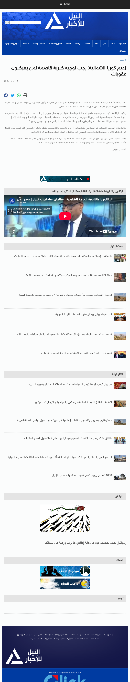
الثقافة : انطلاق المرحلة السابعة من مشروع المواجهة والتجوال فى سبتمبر (73, 402)
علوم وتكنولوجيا (11, 43)
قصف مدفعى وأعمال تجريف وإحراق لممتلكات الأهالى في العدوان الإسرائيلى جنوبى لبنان (64, 334)
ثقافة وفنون (64, 635)
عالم (96, 43)
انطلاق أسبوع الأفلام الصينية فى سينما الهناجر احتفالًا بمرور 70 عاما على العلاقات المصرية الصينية (60, 457)
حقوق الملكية (67, 639)
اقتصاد (87, 43)
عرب (104, 43)
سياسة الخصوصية (82, 639)
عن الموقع (95, 639)
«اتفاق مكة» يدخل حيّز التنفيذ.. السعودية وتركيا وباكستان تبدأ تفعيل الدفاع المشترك (68, 438)
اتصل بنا (33, 639)
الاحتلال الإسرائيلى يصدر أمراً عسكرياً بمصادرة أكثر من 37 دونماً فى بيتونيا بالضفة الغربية (65, 295)
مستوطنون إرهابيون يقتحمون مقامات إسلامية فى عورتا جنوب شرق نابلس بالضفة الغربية (64, 420)
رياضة (77, 43)
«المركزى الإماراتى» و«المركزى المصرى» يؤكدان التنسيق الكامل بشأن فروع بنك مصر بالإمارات (63, 256)
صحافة (26, 43)
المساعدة (42, 639)
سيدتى (41, 635)
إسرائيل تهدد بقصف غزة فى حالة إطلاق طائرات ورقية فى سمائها (85, 543)
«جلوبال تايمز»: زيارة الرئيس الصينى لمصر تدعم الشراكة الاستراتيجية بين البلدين (70, 384)
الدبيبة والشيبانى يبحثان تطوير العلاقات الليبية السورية (84, 314)
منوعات (123, 51)
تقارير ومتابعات (55, 43)
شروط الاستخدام (54, 639)
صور (19, 635)
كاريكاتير (119, 496)
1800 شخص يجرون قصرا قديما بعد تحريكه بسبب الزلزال (82, 475)
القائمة (67, 4)
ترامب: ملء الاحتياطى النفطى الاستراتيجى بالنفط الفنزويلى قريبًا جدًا (76, 353)
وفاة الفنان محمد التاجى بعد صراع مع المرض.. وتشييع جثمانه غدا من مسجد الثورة (69, 275)
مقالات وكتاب (39, 43)
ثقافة (68, 43)
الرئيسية (122, 43)
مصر (113, 43)
